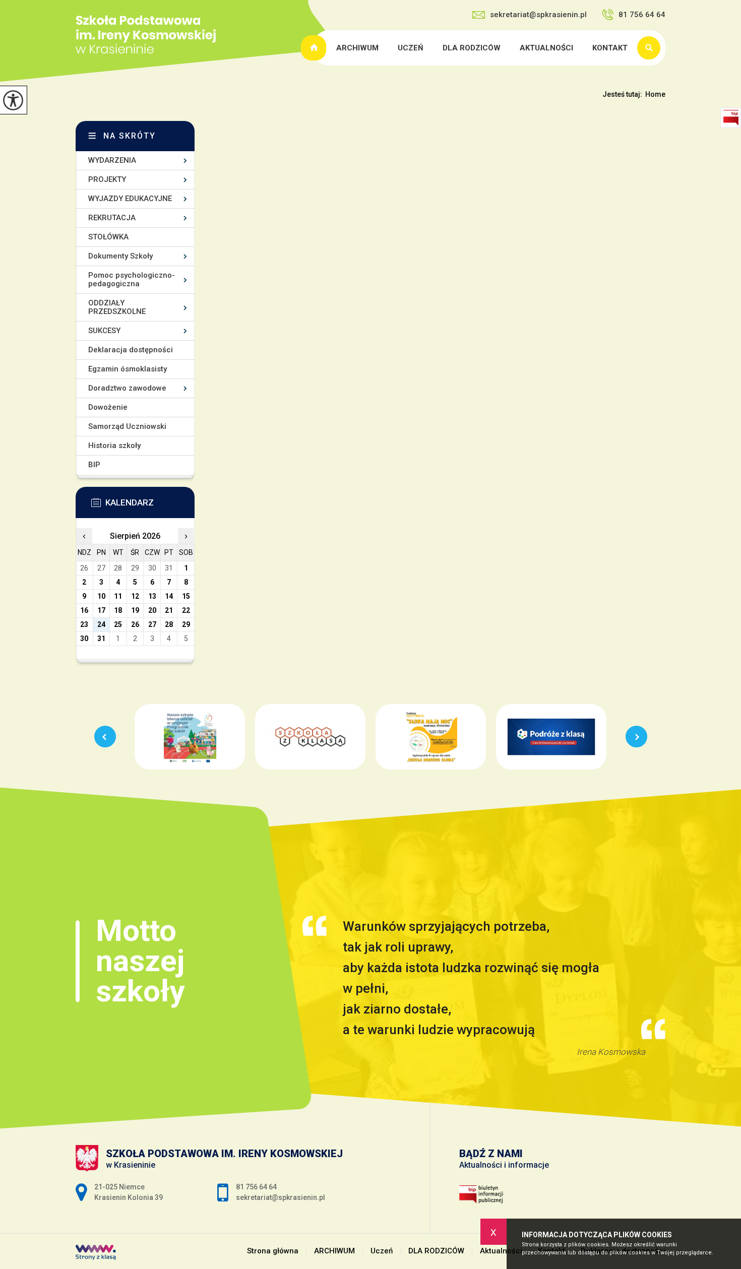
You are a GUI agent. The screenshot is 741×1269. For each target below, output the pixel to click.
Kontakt (610, 47)
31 (101, 639)
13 (152, 596)
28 (169, 624)
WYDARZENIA (112, 160)
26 (135, 624)
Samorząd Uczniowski (127, 426)
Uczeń (410, 47)
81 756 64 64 (642, 14)
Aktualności (546, 47)
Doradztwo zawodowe (127, 388)
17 (101, 610)
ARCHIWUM (357, 47)
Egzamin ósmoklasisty (127, 368)
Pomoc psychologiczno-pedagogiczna (131, 279)
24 (101, 624)
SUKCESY (104, 330)
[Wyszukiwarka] (651, 48)
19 (135, 610)
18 (118, 610)
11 (118, 596)
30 (84, 639)
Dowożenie (108, 407)
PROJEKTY (107, 179)
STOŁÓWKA (108, 236)
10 (101, 596)
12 (135, 596)
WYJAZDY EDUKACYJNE (130, 198)
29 (186, 624)
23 (84, 624)
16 (84, 610)
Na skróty (129, 136)
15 (186, 596)
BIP (94, 464)
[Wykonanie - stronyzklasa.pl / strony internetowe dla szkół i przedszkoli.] (96, 1253)
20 (152, 610)
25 (118, 624)
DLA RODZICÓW (472, 47)
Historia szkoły (114, 445)
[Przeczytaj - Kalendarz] (150, 505)
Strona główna (315, 48)
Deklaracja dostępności (130, 349)
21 (169, 610)
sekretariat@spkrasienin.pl (538, 14)
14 (169, 596)
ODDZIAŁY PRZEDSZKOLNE (117, 307)
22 (186, 610)
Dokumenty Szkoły (120, 256)
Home (655, 94)
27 (152, 624)
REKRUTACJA (112, 217)
